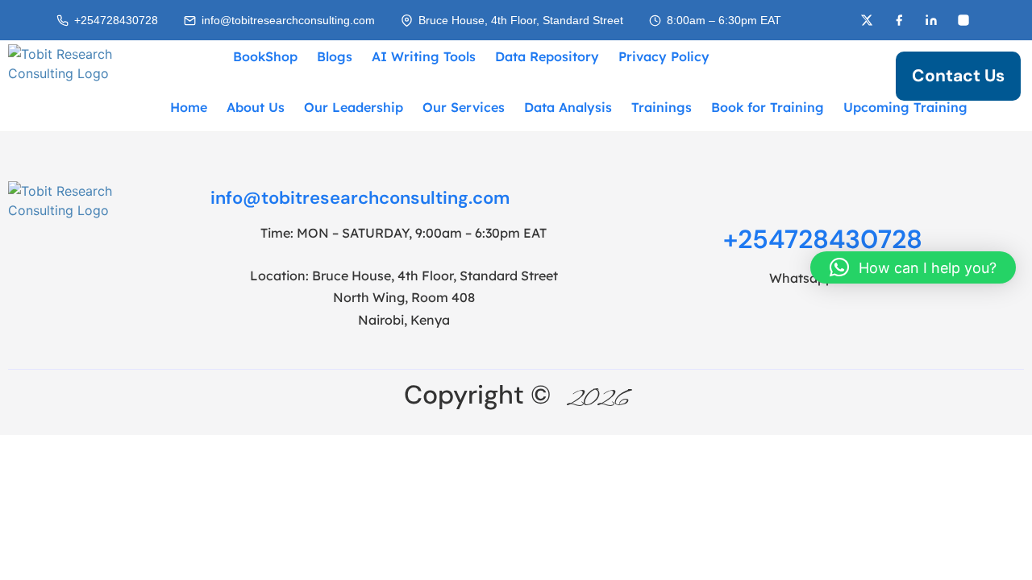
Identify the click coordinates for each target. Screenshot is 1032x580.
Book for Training (767, 107)
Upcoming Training (905, 107)
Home (188, 107)
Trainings (661, 107)
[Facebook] (899, 20)
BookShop (265, 56)
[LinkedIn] (931, 20)
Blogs (334, 56)
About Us (256, 107)
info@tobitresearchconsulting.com (288, 20)
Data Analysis (568, 107)
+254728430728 (116, 20)
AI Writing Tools (424, 56)
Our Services (463, 107)
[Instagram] (963, 20)
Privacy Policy (664, 56)
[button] (913, 267)
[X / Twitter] (867, 20)
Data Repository (547, 56)
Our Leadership (353, 107)
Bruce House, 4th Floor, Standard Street (520, 20)
